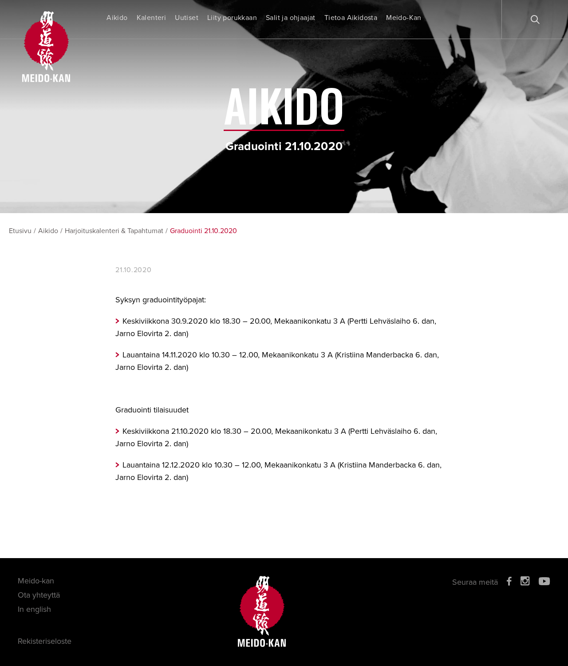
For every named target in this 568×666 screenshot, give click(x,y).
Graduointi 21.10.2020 (203, 230)
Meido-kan (36, 581)
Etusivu (20, 230)
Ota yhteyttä (39, 595)
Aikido (116, 17)
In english (34, 609)
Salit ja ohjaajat (291, 17)
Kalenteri (151, 17)
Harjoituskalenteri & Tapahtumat (114, 230)
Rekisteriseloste (44, 641)
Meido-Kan (404, 17)
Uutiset (186, 17)
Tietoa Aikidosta (350, 17)
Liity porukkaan (232, 17)
